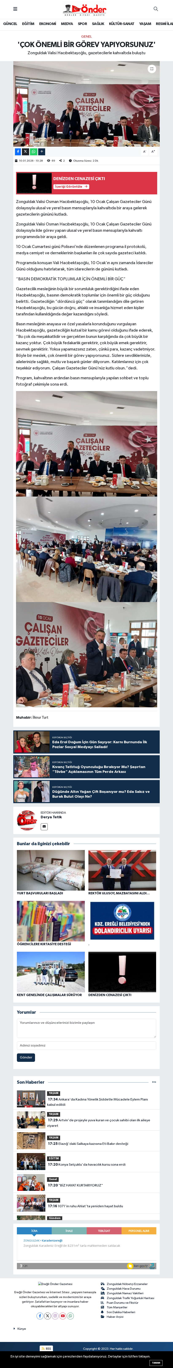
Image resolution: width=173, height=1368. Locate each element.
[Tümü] (154, 1082)
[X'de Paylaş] (25, 151)
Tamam (156, 1363)
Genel (86, 36)
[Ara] (156, 9)
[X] (47, 1316)
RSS (48, 1348)
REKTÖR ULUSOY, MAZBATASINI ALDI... (119, 893)
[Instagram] (55, 1316)
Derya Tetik (51, 817)
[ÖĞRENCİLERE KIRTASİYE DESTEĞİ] (51, 921)
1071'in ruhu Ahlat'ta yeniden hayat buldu (85, 1206)
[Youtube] (62, 1316)
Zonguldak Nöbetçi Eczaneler (127, 1284)
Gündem (55, 1218)
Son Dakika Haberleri (121, 1312)
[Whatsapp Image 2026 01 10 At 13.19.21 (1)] (86, 654)
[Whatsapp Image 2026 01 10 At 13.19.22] (86, 549)
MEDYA (67, 24)
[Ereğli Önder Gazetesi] (84, 9)
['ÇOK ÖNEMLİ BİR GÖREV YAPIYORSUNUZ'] (86, 104)
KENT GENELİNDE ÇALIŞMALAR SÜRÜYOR (49, 995)
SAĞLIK (98, 24)
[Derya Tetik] (27, 820)
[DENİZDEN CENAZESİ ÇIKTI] (122, 972)
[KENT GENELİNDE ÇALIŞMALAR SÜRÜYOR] (51, 972)
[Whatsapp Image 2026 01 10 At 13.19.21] (86, 444)
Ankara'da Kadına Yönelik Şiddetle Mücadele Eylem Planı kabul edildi (97, 1102)
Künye (22, 1328)
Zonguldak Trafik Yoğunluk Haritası (130, 1298)
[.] (122, 921)
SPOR (82, 24)
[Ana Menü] (15, 9)
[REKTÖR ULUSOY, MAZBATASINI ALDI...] (122, 870)
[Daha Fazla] (41, 151)
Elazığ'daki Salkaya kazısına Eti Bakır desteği (88, 1144)
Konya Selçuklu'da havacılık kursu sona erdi (87, 1164)
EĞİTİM (28, 24)
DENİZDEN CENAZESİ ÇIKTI (109, 995)
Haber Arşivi (115, 1316)
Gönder (26, 1057)
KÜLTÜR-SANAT (121, 24)
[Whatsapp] (70, 1316)
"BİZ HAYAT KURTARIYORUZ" (75, 1185)
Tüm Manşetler (117, 1307)
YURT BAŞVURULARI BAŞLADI (40, 893)
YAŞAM (145, 24)
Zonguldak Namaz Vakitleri (125, 1293)
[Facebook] (39, 1316)
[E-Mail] (44, 826)
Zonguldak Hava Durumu (124, 1288)
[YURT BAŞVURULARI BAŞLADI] (51, 870)
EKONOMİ (47, 24)
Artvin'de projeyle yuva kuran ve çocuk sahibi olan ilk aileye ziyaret (98, 1123)
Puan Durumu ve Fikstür (122, 1302)
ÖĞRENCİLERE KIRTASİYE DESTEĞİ (44, 944)
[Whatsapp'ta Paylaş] (33, 151)
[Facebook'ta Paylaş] (18, 151)
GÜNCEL (10, 24)
